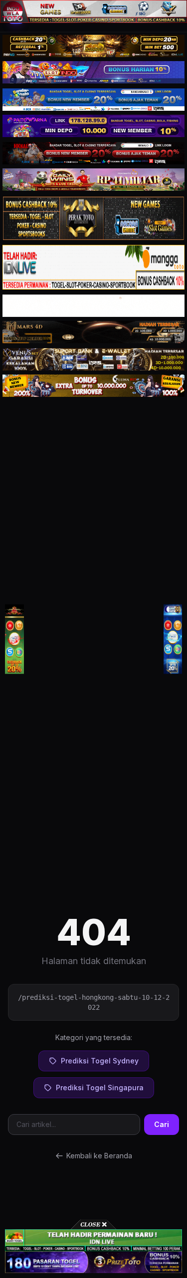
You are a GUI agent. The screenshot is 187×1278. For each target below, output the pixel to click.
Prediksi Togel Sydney (100, 1060)
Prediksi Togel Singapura (100, 1087)
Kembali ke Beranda (99, 1155)
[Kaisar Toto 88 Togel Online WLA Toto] (14, 639)
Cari (161, 1124)
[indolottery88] (173, 639)
